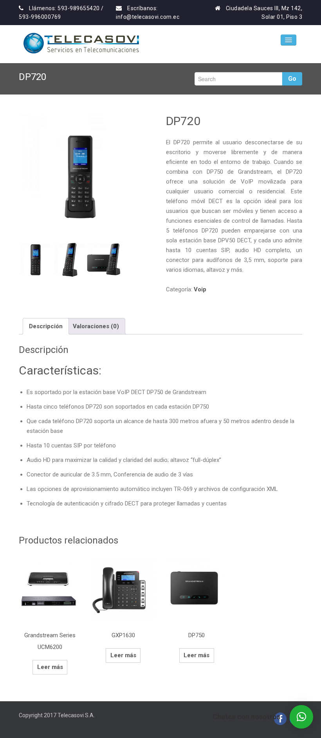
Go (292, 78)
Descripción (46, 326)
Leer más (50, 667)
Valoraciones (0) (96, 326)
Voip (200, 289)
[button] (301, 717)
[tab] (46, 326)
